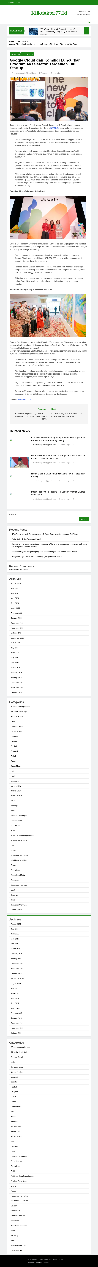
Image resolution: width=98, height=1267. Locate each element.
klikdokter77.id (49, 13)
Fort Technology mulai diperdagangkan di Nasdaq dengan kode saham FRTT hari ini (44, 552)
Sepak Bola (15, 870)
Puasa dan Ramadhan (19, 855)
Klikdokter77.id (25, 400)
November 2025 (17, 628)
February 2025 (16, 673)
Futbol (13, 756)
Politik (13, 830)
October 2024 (16, 692)
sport (13, 890)
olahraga (14, 806)
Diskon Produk (16, 731)
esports (14, 741)
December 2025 (17, 623)
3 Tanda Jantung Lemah (20, 707)
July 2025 (14, 648)
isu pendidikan (16, 786)
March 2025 (15, 668)
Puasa (13, 850)
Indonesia (15, 54)
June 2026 (15, 593)
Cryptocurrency (17, 726)
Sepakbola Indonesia (19, 885)
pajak (13, 811)
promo (13, 845)
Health (13, 776)
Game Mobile (16, 766)
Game (13, 761)
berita (13, 721)
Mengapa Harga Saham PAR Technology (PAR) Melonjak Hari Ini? (37, 557)
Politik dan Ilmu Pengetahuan (22, 835)
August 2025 (16, 643)
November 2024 (17, 687)
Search (12, 514)
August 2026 (16, 583)
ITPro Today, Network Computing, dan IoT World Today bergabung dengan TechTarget (58, 30)
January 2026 (16, 618)
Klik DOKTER (27, 54)
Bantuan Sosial (17, 716)
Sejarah (14, 865)
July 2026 (14, 588)
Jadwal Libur (16, 791)
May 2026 (15, 598)
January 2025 (16, 677)
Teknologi (14, 895)
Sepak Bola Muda (18, 875)
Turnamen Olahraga (18, 905)
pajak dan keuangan (19, 816)
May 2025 (15, 658)
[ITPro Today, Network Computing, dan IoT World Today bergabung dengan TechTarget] (33, 32)
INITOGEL (54, 128)
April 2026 (15, 603)
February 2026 (16, 613)
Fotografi (14, 751)
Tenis (13, 900)
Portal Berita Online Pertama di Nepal (26, 539)
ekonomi (14, 736)
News (13, 801)
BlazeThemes (43, 1262)
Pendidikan (15, 825)
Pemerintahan (16, 821)
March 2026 (15, 608)
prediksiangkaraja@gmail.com (24, 73)
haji (12, 771)
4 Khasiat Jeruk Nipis (19, 711)
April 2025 (15, 663)
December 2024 (17, 682)
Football (14, 746)
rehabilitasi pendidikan (19, 860)
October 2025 (16, 633)
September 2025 (17, 638)
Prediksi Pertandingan (19, 840)
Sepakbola (15, 880)
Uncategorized (16, 910)
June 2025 (15, 653)
